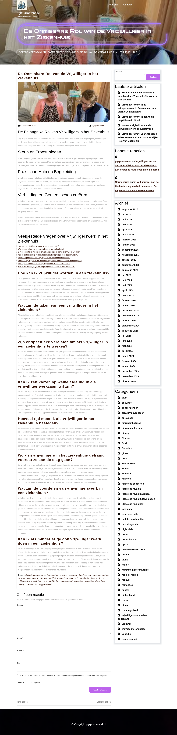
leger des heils (130, 514)
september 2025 (130, 265)
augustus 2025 (130, 270)
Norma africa (122, 182)
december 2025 (130, 250)
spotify (125, 590)
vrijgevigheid (66, 581)
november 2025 (130, 255)
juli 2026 (126, 214)
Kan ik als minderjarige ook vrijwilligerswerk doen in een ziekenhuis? (46, 266)
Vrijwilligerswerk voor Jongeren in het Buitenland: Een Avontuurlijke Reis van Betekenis (138, 137)
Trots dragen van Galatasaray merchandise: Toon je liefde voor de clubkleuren (137, 96)
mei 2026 (127, 224)
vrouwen (126, 624)
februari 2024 (129, 361)
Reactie (21, 605)
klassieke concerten (133, 483)
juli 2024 (126, 336)
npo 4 (125, 544)
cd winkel (127, 402)
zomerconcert (129, 639)
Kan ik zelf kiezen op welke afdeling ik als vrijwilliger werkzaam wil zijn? (48, 255)
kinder (125, 468)
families (82, 575)
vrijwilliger (78, 581)
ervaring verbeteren (68, 575)
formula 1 (127, 448)
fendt (125, 443)
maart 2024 (128, 356)
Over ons (113, 4)
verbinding (54, 581)
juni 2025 (127, 280)
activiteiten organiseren (34, 575)
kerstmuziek (128, 463)
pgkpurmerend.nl (28, 13)
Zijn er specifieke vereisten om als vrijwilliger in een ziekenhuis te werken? (49, 252)
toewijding (36, 581)
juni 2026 (127, 219)
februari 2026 (129, 239)
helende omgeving (27, 578)
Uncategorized (54, 52)
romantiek (127, 585)
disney (125, 433)
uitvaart (126, 605)
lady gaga (127, 509)
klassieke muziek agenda (136, 494)
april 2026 (127, 229)
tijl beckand (128, 595)
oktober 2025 (129, 260)
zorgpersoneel (45, 584)
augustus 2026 (130, 209)
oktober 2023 (129, 381)
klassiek (126, 478)
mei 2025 (127, 285)
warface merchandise (134, 629)
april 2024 (127, 351)
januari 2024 (128, 366)
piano (125, 559)
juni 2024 (127, 341)
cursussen (127, 418)
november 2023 (130, 376)
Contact (127, 4)
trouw (125, 600)
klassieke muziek (131, 489)
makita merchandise (133, 519)
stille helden (24, 581)
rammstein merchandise (135, 570)
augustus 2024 (130, 330)
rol (76, 578)
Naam (20, 638)
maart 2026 (128, 234)
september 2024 (130, 325)
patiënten (53, 578)
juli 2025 (126, 275)
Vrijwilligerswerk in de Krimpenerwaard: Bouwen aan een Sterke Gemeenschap (137, 108)
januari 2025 (128, 305)
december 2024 (130, 310)
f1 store (126, 438)
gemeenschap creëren (98, 575)
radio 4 (125, 564)
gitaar (125, 453)
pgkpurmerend (123, 161)
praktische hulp (66, 578)
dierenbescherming (132, 428)
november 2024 (130, 315)
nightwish (127, 529)
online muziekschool (133, 549)
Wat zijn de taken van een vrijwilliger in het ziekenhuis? (41, 249)
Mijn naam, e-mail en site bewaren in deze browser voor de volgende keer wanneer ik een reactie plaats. (64, 675)
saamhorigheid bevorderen (91, 578)
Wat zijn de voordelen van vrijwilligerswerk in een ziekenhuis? (44, 263)
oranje (125, 554)
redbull (126, 580)
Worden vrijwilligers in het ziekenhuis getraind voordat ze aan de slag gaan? (50, 261)
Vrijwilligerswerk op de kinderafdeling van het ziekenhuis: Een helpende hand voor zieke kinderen (137, 165)
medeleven (42, 578)
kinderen (127, 473)
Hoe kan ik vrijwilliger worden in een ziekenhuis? (38, 246)
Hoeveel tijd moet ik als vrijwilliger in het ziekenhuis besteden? (44, 258)
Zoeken (118, 72)
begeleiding (52, 575)
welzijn (22, 584)
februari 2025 (129, 300)
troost (45, 581)
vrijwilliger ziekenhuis (95, 581)
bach (124, 397)
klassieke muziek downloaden (138, 499)
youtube (126, 634)
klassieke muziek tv (132, 504)
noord (125, 534)
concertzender (130, 408)
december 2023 (130, 371)
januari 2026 (128, 244)
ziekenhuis (32, 584)
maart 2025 (128, 295)
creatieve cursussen (133, 413)
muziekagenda (130, 524)
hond (125, 458)
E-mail (20, 650)
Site (18, 663)
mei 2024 (127, 346)
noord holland (129, 539)
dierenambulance (131, 423)
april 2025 (127, 290)
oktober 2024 (129, 320)
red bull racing (130, 575)
